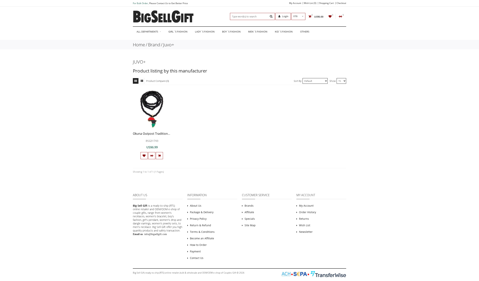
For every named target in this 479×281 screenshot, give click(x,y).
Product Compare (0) (157, 81)
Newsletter (306, 232)
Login (285, 16)
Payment (195, 251)
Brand (154, 44)
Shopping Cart (326, 3)
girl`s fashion (177, 31)
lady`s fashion (205, 31)
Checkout (341, 3)
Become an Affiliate (202, 238)
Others (304, 31)
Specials (250, 218)
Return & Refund (200, 225)
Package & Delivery (201, 212)
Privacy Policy (198, 218)
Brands (249, 205)
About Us (195, 205)
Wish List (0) (310, 3)
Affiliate (249, 212)
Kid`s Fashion (284, 31)
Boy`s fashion (231, 31)
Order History (307, 212)
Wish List (304, 225)
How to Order (198, 245)
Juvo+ (168, 44)
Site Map (250, 225)
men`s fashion (257, 31)
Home (139, 44)
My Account (295, 3)
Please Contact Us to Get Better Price (168, 3)
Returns (304, 218)
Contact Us (196, 258)
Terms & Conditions (202, 232)
